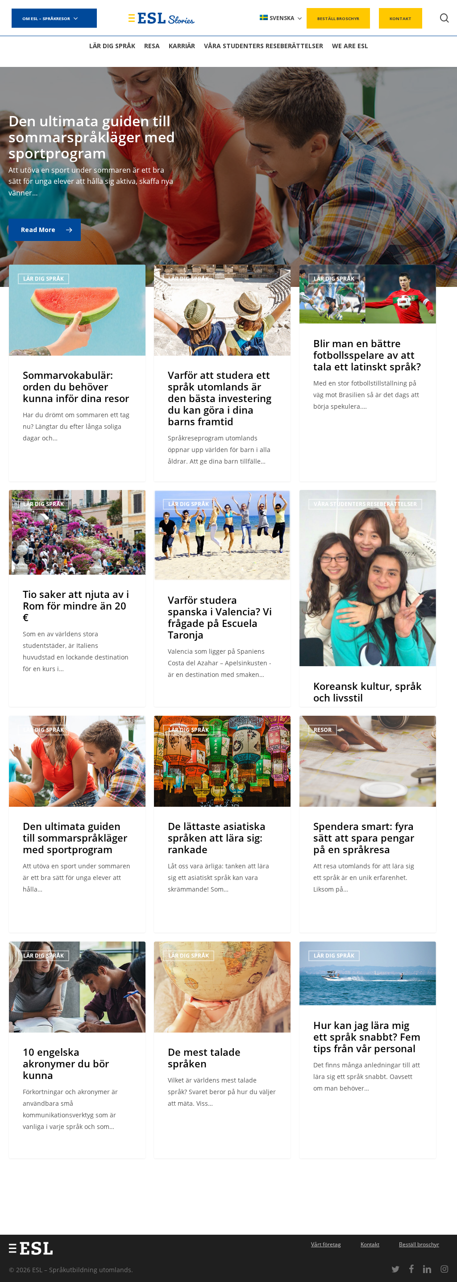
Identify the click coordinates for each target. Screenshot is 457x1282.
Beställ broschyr (419, 1244)
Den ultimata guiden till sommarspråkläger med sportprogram (91, 136)
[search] (444, 18)
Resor (323, 730)
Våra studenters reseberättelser (365, 504)
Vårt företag (326, 1244)
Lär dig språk (43, 278)
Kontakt (370, 1244)
